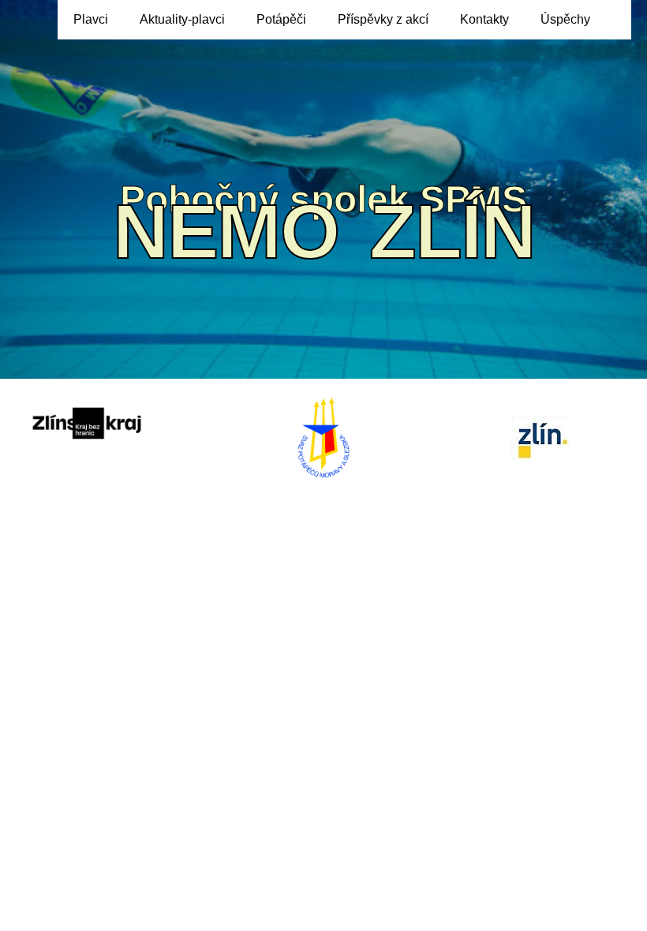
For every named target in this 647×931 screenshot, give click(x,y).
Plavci (90, 19)
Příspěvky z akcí (383, 19)
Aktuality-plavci (182, 19)
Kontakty (484, 19)
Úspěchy (565, 19)
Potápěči (281, 19)
